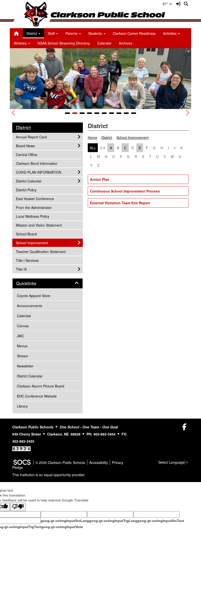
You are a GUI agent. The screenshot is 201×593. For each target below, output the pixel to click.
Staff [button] (52, 33)
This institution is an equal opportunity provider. (48, 474)
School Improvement (132, 137)
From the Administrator (34, 207)
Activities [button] (170, 33)
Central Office (26, 154)
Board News (25, 145)
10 (133, 113)
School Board (26, 233)
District (106, 137)
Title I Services (27, 260)
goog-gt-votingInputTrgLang (113, 521)
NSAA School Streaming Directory (64, 43)
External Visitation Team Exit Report (120, 202)
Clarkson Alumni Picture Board (40, 386)
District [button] (32, 33)
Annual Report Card (31, 136)
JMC (20, 335)
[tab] (48, 283)
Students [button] (95, 33)
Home (92, 137)
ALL (93, 147)
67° (166, 3)
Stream (22, 355)
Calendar (104, 43)
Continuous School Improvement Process (125, 191)
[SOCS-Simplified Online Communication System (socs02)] (21, 462)
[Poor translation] (18, 507)
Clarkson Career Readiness (134, 33)
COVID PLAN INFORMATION (38, 172)
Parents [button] (71, 33)
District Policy (26, 189)
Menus (22, 345)
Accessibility (98, 462)
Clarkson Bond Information (36, 163)
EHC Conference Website (37, 396)
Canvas (23, 325)
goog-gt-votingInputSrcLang (65, 521)
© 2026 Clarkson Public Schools (60, 462)
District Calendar (29, 180)
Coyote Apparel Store (33, 295)
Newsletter (25, 365)
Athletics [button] (21, 43)
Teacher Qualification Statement (41, 251)
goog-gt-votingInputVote (62, 527)
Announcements (29, 305)
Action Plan (99, 179)
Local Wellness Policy (32, 216)
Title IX (22, 269)
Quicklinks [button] (31, 283)
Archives (125, 43)
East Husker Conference (35, 198)
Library (22, 406)
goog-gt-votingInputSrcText (160, 521)
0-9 (102, 147)
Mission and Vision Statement (39, 225)
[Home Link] (16, 33)
